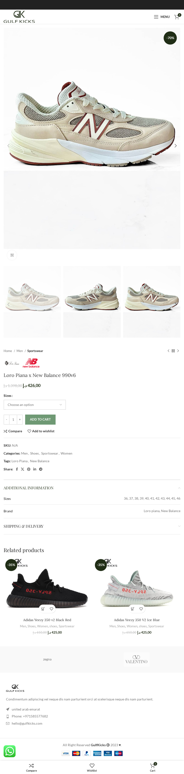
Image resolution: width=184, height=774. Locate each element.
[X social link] (22, 469)
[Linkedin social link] (35, 469)
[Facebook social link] (16, 469)
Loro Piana (20, 461)
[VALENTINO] (137, 659)
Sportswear (35, 351)
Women (66, 453)
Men (20, 351)
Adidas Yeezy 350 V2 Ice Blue (137, 620)
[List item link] (92, 716)
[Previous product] (168, 351)
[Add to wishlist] (51, 609)
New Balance (39, 461)
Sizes (7, 395)
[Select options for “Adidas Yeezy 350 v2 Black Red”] (43, 609)
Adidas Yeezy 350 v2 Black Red (47, 620)
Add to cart (40, 419)
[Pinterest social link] (29, 469)
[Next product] (178, 351)
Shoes (34, 453)
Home (8, 351)
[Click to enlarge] (12, 255)
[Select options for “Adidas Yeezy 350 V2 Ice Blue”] (132, 609)
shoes (53, 626)
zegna (47, 659)
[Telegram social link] (41, 469)
